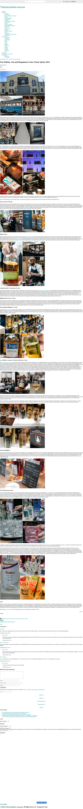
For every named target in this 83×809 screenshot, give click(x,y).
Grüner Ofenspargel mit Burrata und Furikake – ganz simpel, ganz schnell (16, 714)
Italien (6, 41)
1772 (30, 549)
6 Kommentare (3, 69)
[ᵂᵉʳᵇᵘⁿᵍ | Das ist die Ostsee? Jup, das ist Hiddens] (75, 766)
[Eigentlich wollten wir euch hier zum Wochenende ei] (41, 746)
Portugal (6, 47)
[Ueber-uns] (41, 694)
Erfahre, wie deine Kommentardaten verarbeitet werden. (34, 689)
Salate (6, 27)
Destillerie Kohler (19, 549)
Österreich (7, 45)
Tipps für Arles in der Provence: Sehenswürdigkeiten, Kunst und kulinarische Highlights (19, 716)
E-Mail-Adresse (3, 682)
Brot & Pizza (7, 14)
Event (7, 618)
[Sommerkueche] (41, 704)
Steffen (1, 67)
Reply (1, 628)
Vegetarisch (7, 33)
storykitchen (8, 609)
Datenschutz (7, 57)
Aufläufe (6, 13)
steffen (6, 635)
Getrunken (14, 59)
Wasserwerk (2, 493)
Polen (6, 46)
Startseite (4, 11)
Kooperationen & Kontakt (7, 53)
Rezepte (4, 12)
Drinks (4, 618)
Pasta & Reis (7, 26)
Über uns (4, 52)
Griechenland (7, 39)
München (18, 59)
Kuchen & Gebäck (8, 24)
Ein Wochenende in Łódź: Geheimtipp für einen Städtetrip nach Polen (15, 712)
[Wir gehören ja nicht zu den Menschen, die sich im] (58, 746)
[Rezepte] (41, 698)
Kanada (6, 44)
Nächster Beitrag (11, 621)
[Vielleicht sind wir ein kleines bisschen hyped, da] (8, 746)
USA (6, 51)
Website (1, 685)
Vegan (6, 32)
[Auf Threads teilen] (3, 620)
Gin (15, 618)
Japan (6, 42)
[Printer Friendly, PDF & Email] (81, 611)
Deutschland (7, 37)
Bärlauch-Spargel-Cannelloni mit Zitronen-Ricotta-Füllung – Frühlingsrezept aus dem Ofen (19, 715)
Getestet (10, 59)
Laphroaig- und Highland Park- (45, 290)
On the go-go (5, 36)
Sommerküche (7, 28)
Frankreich (7, 38)
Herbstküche (7, 22)
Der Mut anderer (56, 147)
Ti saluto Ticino (6, 642)
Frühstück (7, 20)
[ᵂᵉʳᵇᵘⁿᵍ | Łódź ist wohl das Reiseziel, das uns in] (25, 768)
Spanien (6, 49)
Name (1, 680)
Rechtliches (4, 54)
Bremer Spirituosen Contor (7, 362)
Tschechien (7, 50)
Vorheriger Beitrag (4, 621)
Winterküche (7, 35)
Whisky (26, 618)
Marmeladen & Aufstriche (10, 25)
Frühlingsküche (8, 19)
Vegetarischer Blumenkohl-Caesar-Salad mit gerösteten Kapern (14, 713)
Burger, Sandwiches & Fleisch (11, 15)
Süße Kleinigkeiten (8, 31)
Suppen (6, 29)
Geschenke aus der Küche (10, 21)
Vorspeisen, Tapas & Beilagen (10, 34)
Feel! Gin (67, 494)
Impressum (7, 56)
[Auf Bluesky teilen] (2, 620)
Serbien (6, 48)
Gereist (6, 59)
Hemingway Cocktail (17, 238)
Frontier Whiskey (29, 236)
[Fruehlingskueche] (41, 701)
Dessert (6, 16)
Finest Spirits (50, 117)
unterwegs (23, 618)
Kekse (6, 23)
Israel (6, 40)
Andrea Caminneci (9, 309)
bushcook (4, 656)
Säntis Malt (38, 453)
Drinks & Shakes (8, 17)
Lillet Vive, (50, 544)
